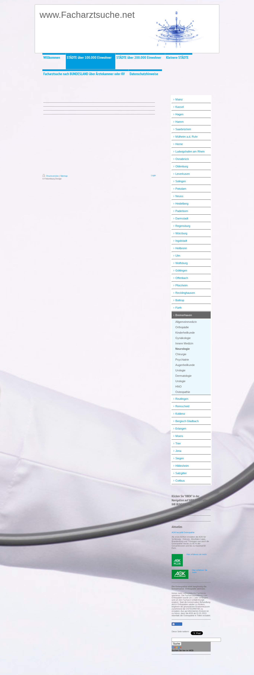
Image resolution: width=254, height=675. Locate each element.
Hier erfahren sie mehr (197, 554)
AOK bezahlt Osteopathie (183, 532)
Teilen (178, 624)
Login (153, 175)
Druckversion (52, 176)
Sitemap (63, 176)
